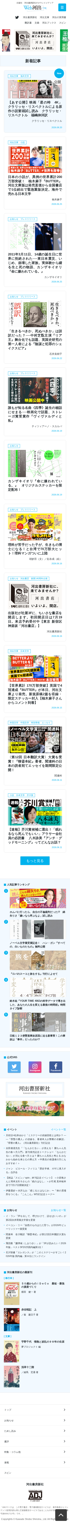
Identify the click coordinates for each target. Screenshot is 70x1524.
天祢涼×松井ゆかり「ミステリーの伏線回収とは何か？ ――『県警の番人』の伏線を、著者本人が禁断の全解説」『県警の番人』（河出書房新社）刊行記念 (36, 1139)
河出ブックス (49, 22)
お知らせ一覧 (58, 1210)
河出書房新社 (30, 17)
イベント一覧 (58, 1129)
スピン (62, 22)
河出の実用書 (59, 17)
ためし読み (10, 1431)
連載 (6, 1462)
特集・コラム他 (12, 1452)
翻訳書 (28, 22)
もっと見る (35, 861)
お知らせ (9, 1420)
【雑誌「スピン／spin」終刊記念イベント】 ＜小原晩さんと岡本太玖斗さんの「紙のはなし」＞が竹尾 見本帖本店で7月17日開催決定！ (36, 1181)
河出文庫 (44, 17)
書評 (6, 1441)
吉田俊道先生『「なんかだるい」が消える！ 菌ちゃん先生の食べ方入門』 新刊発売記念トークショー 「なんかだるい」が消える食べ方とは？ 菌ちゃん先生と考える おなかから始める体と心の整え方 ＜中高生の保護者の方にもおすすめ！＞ (36, 1156)
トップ (7, 1409)
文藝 (37, 22)
